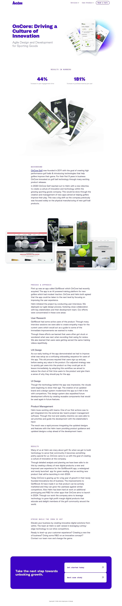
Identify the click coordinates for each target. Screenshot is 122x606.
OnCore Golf (37, 170)
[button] (75, 3)
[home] (17, 2)
